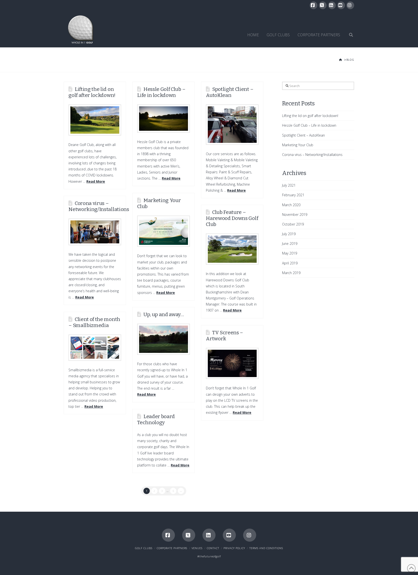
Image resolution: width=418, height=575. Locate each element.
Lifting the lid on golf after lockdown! (91, 92)
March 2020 (291, 205)
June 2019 (289, 243)
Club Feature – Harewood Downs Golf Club (232, 218)
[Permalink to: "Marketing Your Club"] (163, 231)
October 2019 (293, 224)
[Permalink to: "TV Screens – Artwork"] (232, 363)
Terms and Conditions (266, 548)
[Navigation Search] (349, 29)
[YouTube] (341, 5)
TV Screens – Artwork (224, 335)
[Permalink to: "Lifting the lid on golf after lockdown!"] (94, 120)
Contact (213, 548)
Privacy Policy (234, 548)
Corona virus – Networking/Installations (98, 206)
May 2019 (289, 253)
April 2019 (290, 263)
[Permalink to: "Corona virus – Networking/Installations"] (94, 231)
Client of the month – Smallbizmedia (94, 322)
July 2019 (289, 234)
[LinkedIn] (332, 5)
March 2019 (291, 272)
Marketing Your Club (159, 203)
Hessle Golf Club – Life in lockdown (161, 92)
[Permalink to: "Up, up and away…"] (163, 339)
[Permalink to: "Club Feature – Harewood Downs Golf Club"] (232, 249)
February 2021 (293, 195)
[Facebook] (313, 5)
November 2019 (294, 214)
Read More (95, 181)
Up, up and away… (163, 314)
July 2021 (289, 185)
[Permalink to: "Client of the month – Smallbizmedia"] (94, 347)
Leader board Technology (156, 419)
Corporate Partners (172, 548)
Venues (197, 548)
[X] (323, 5)
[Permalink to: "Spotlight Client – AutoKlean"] (232, 124)
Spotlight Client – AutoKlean (229, 92)
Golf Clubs (143, 548)
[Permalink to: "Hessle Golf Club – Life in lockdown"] (163, 118)
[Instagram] (350, 5)
